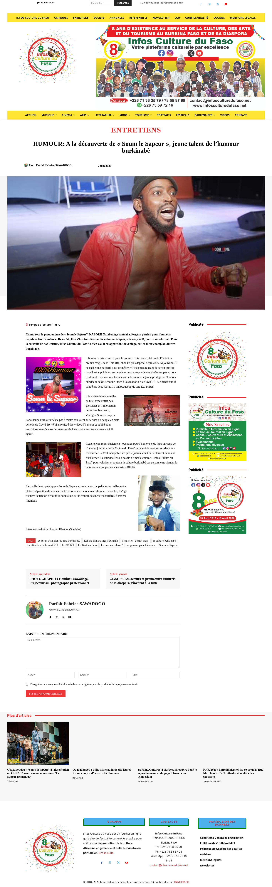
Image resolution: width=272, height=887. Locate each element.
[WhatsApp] (217, 167)
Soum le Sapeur (168, 545)
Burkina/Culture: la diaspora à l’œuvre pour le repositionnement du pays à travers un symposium (167, 773)
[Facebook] (201, 4)
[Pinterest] (208, 167)
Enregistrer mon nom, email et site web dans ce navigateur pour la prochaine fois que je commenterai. (83, 684)
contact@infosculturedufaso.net (169, 865)
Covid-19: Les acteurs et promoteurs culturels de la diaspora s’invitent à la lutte (142, 581)
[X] (217, 4)
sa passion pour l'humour (141, 545)
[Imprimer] (225, 167)
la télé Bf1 (68, 545)
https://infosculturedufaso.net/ (64, 610)
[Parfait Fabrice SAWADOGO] (26, 165)
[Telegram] (234, 167)
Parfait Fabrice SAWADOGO (54, 165)
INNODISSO (181, 882)
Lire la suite (106, 853)
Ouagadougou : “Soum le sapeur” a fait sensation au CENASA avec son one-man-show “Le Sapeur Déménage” (38, 773)
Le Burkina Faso (87, 545)
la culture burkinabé (164, 540)
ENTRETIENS (136, 130)
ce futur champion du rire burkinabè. (59, 540)
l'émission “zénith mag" (135, 540)
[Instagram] (209, 4)
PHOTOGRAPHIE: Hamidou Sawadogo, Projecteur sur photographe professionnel (59, 581)
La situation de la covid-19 (42, 545)
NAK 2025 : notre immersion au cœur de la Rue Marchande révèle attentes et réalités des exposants (233, 773)
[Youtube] (226, 4)
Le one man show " (112, 545)
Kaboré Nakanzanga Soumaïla (101, 540)
